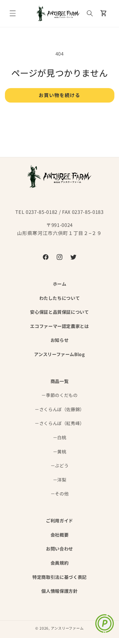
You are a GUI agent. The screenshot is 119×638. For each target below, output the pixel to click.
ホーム (59, 283)
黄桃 (61, 451)
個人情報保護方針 (59, 591)
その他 (61, 493)
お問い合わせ (59, 548)
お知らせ (60, 340)
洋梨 (61, 479)
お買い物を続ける (60, 95)
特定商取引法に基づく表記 (59, 577)
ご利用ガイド (59, 520)
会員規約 (60, 562)
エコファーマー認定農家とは (59, 326)
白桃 (61, 437)
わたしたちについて (59, 298)
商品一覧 (60, 381)
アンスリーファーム (67, 628)
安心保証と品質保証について (59, 312)
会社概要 (60, 534)
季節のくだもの (62, 395)
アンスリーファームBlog (59, 354)
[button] (13, 13)
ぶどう (61, 465)
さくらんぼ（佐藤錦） (62, 409)
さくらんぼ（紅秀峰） (62, 423)
